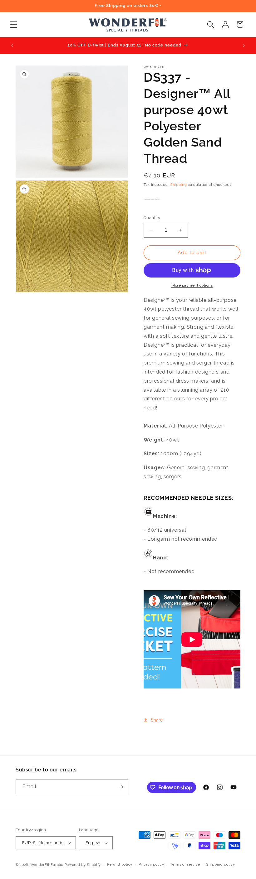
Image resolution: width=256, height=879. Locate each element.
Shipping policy (220, 864)
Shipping (178, 184)
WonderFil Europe (47, 865)
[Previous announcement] (12, 45)
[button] (13, 24)
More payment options (192, 285)
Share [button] (157, 719)
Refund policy (119, 864)
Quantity (152, 217)
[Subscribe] (121, 787)
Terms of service (185, 864)
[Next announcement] (244, 45)
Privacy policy (151, 864)
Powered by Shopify (83, 865)
